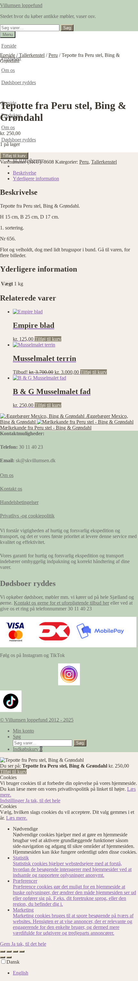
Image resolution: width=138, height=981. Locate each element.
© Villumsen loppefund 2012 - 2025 (36, 720)
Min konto (23, 731)
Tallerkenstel (32, 55)
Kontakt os (11, 488)
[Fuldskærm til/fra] (9, 951)
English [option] (20, 973)
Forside (8, 46)
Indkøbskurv (27, 749)
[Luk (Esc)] (21, 951)
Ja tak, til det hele (42, 800)
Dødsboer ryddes (18, 139)
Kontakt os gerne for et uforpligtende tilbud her (61, 603)
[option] (75, 973)
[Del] (15, 951)
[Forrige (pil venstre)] (2, 957)
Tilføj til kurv (14, 155)
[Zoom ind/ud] (2, 951)
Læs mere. (16, 818)
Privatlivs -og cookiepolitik (27, 515)
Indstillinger (12, 800)
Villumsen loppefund (21, 5)
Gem (5, 944)
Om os (8, 127)
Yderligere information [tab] (36, 178)
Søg (67, 27)
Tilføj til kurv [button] (48, 339)
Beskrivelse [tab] (24, 173)
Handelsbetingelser (19, 502)
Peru (53, 55)
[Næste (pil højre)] (9, 957)
